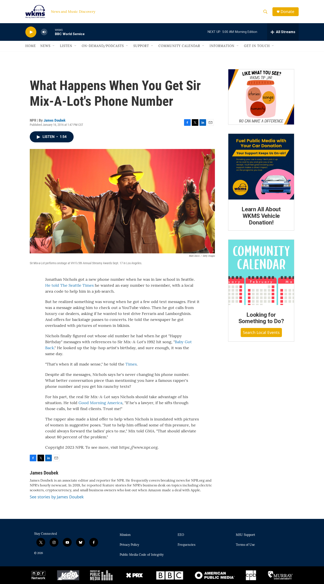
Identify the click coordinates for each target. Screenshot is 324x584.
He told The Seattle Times (69, 285)
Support (141, 46)
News (45, 46)
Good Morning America (100, 402)
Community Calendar (179, 46)
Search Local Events (261, 332)
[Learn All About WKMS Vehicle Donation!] (261, 167)
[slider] (51, 32)
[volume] (44, 32)
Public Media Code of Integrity (142, 555)
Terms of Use (245, 545)
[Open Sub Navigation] (54, 46)
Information (222, 46)
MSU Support (245, 535)
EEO (181, 535)
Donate (287, 11)
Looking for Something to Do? (261, 318)
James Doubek (54, 120)
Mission (125, 535)
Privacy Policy (129, 545)
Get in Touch (257, 46)
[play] (30, 32)
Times (131, 364)
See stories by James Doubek (57, 496)
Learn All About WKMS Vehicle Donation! (261, 216)
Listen (66, 46)
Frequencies (186, 545)
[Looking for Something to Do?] (261, 272)
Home (30, 46)
